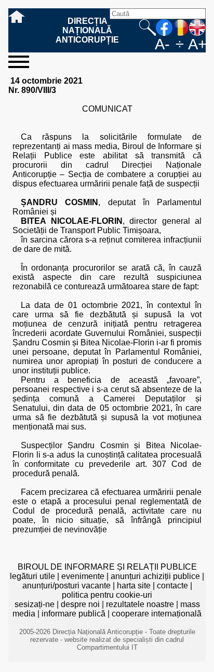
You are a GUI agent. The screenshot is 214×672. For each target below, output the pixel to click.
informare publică (73, 613)
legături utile (32, 576)
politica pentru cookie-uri (107, 594)
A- (162, 44)
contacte (172, 585)
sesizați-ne (35, 604)
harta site (134, 585)
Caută (147, 27)
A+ (197, 44)
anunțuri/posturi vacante (66, 585)
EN (197, 27)
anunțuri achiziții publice (155, 576)
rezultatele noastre (140, 604)
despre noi (80, 604)
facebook (164, 27)
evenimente (82, 576)
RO (180, 27)
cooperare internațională (157, 613)
